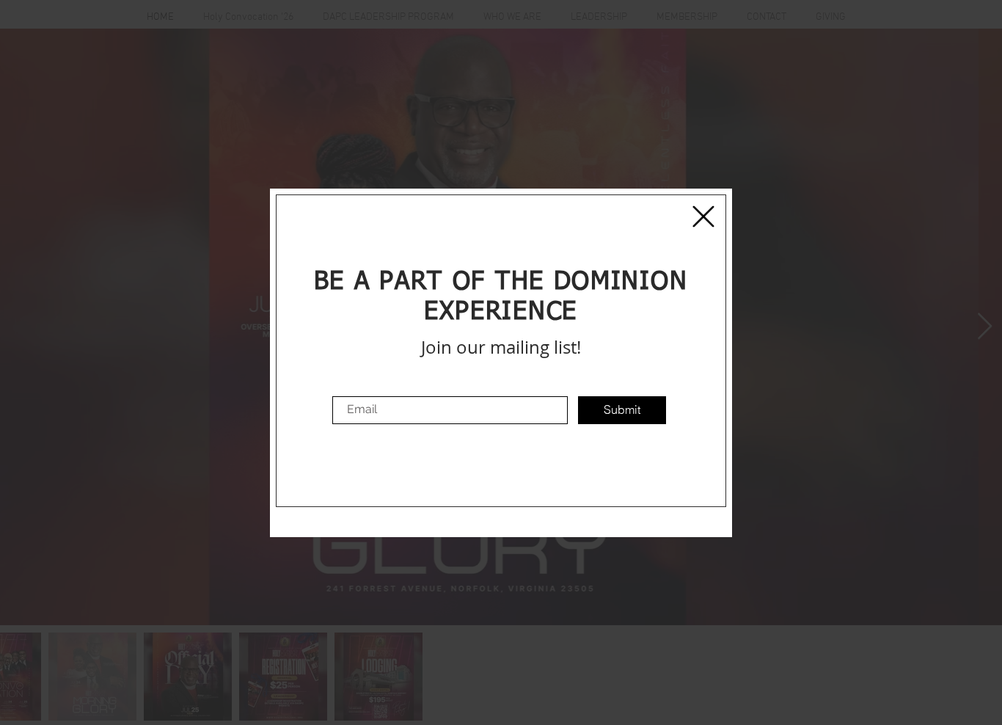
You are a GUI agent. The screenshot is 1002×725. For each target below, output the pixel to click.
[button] (703, 216)
